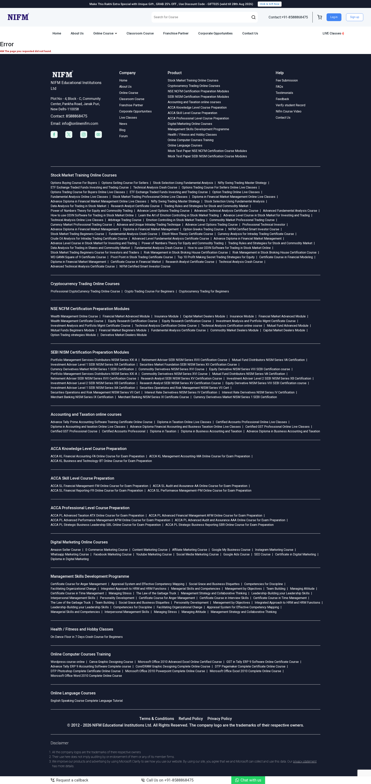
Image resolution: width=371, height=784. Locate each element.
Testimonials (284, 93)
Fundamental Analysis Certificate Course (178, 330)
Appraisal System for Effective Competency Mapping (243, 607)
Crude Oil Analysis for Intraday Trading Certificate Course (89, 238)
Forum (123, 136)
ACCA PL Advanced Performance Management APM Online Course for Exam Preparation (110, 520)
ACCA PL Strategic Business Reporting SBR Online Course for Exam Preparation (219, 525)
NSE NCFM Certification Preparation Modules (198, 91)
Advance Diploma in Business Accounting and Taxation (283, 431)
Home (57, 33)
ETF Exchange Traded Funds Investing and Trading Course (90, 187)
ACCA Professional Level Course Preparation (198, 118)
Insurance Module (166, 316)
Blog (122, 130)
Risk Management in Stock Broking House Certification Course (186, 252)
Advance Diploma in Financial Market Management (84, 229)
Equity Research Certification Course (132, 321)
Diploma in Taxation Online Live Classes (184, 422)
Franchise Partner (176, 33)
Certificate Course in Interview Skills (224, 598)
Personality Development (117, 598)
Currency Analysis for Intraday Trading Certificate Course (256, 234)
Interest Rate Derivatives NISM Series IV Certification (181, 392)
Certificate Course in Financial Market (136, 262)
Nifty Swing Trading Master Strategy (242, 183)
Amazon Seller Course (66, 550)
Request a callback (72, 780)
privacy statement (305, 761)
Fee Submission (287, 80)
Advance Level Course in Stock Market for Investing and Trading (266, 215)
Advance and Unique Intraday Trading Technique (149, 224)
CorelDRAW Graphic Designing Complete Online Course (173, 666)
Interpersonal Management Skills (73, 598)
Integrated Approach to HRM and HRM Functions (133, 588)
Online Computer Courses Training (191, 140)
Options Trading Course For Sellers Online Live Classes (219, 187)
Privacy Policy (220, 718)
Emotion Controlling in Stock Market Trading (175, 220)
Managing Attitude (302, 588)
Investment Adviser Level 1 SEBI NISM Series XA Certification (93, 364)
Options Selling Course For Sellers (125, 183)
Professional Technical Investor (263, 224)
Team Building (275, 588)
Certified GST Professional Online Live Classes (277, 426)
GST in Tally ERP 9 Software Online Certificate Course (262, 662)
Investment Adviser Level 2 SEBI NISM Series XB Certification (269, 378)
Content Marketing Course (150, 550)
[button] (253, 17)
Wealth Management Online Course (74, 316)
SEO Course (262, 554)
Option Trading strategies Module (73, 335)
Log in (334, 17)
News (123, 124)
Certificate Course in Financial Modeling (286, 257)
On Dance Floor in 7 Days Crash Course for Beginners (87, 637)
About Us (77, 33)
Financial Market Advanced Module (126, 316)
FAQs (279, 86)
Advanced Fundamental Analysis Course (290, 210)
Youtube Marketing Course (154, 554)
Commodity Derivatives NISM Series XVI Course (171, 369)
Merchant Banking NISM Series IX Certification (82, 397)
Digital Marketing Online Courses (190, 124)
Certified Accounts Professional (123, 431)
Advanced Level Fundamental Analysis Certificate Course (170, 238)
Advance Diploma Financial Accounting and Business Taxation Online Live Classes (185, 426)
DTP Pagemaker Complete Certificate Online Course (250, 666)
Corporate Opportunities (215, 33)
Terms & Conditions (156, 718)
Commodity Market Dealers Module (234, 330)
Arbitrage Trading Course (124, 220)
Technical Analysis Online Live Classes (77, 220)
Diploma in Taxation (163, 431)
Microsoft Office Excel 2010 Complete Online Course (245, 671)
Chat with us (251, 780)
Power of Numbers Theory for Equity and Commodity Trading (92, 210)
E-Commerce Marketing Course (106, 550)
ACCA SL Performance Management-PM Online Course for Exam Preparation (199, 490)
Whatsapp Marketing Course (70, 554)
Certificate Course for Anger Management (79, 584)
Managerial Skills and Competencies (195, 588)
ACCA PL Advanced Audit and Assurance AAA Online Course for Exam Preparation (230, 520)
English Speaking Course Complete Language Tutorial (87, 701)
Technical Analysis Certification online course (231, 325)
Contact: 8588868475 (69, 116)
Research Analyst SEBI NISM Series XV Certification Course (181, 378)
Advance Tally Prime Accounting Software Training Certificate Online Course (101, 422)
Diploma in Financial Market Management (151, 229)
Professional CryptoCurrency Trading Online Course (85, 291)
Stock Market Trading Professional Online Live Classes (150, 197)
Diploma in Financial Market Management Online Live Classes (233, 197)
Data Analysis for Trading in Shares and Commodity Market (90, 248)
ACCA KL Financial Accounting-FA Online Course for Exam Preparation (98, 456)
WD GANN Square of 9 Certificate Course (78, 257)
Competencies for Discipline (263, 584)
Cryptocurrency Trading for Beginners (204, 291)
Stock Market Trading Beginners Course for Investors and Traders (95, 252)
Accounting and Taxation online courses (194, 102)
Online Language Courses (185, 145)
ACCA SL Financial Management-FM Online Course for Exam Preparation (99, 486)
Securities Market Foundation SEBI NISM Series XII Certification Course (188, 364)
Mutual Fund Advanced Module (287, 325)
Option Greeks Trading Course (203, 229)
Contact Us (250, 33)
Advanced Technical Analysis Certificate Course (226, 210)
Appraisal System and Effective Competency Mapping (147, 584)
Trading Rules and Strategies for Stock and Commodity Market (206, 206)
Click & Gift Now (269, 4)
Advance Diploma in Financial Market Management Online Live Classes (98, 201)
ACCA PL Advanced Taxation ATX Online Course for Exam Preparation (97, 515)
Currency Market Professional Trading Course (81, 224)
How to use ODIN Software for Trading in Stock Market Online (92, 215)
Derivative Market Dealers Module (123, 335)
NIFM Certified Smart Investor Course (253, 229)
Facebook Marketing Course (113, 554)
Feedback (282, 99)
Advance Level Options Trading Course (163, 210)
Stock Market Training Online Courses (193, 80)
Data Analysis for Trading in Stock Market (78, 206)
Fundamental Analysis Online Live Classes (79, 197)
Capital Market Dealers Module (204, 316)
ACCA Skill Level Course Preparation (192, 113)
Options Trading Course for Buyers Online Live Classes (88, 192)
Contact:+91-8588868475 (288, 17)
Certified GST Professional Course (74, 431)
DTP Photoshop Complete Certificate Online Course (86, 671)
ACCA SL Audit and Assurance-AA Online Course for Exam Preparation (200, 486)
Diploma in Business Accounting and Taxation (211, 431)
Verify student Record (290, 105)
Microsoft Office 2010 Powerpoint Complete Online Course (165, 671)
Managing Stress (120, 593)
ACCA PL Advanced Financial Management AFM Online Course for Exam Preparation (205, 515)
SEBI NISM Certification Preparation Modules (198, 97)
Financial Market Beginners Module (122, 330)
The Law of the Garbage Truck (156, 593)
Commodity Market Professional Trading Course (242, 220)
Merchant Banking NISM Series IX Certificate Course (153, 397)
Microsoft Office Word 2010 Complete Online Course (86, 676)
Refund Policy (191, 718)
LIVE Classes (332, 33)
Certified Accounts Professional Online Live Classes (251, 422)
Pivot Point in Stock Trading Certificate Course (142, 257)
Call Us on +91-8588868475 (169, 780)
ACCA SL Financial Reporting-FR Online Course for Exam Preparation (97, 490)
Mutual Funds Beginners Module (72, 330)
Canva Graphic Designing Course (111, 662)
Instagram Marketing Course (274, 550)
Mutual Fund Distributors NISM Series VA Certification (268, 360)
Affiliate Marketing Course (189, 550)
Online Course (103, 33)
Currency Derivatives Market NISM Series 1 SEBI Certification (92, 369)
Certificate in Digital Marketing (295, 554)
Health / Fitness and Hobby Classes (192, 134)
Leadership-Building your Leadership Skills (280, 593)
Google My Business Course (231, 550)
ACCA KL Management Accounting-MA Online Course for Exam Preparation (199, 456)
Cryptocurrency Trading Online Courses (194, 86)
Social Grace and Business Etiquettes (214, 584)
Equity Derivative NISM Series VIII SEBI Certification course (249, 369)
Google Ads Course (236, 554)
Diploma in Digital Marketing (70, 559)
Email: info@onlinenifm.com (74, 123)
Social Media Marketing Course (197, 554)
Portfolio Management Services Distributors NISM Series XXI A (94, 360)
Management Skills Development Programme (198, 129)
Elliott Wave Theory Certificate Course (187, 234)
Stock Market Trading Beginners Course (77, 234)
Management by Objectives (243, 588)
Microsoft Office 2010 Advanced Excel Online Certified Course (180, 662)
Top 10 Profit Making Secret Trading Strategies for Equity (216, 257)
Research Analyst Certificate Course (135, 206)
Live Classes (128, 117)
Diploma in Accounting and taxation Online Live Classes (88, 426)
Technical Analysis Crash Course (155, 187)
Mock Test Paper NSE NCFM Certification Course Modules (207, 151)
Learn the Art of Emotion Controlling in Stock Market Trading (178, 215)
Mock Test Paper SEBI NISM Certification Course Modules (207, 156)
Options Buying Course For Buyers (74, 183)
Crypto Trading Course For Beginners (149, 291)
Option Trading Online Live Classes (236, 192)
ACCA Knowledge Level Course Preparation (197, 107)
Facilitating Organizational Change (73, 588)
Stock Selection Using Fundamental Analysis (183, 183)
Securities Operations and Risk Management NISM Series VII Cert (184, 388)
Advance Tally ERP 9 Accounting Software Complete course (91, 666)
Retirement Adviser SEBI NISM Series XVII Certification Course (184, 360)
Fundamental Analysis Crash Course (133, 234)
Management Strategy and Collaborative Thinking (214, 593)
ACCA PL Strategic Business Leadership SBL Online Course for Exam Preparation (106, 525)
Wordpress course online (68, 662)
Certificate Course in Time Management (77, 593)
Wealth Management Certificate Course (77, 321)
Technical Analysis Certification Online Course (166, 325)
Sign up (354, 17)
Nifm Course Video (288, 111)
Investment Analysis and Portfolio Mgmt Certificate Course (256, 321)
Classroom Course (140, 33)
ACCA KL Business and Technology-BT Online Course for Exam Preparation (101, 461)
